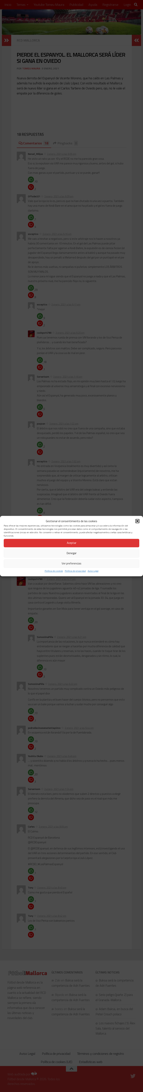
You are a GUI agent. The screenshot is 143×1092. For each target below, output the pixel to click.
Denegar (72, 553)
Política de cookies (54, 571)
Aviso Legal (93, 571)
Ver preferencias (71, 563)
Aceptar (71, 543)
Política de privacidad (75, 571)
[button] (137, 521)
